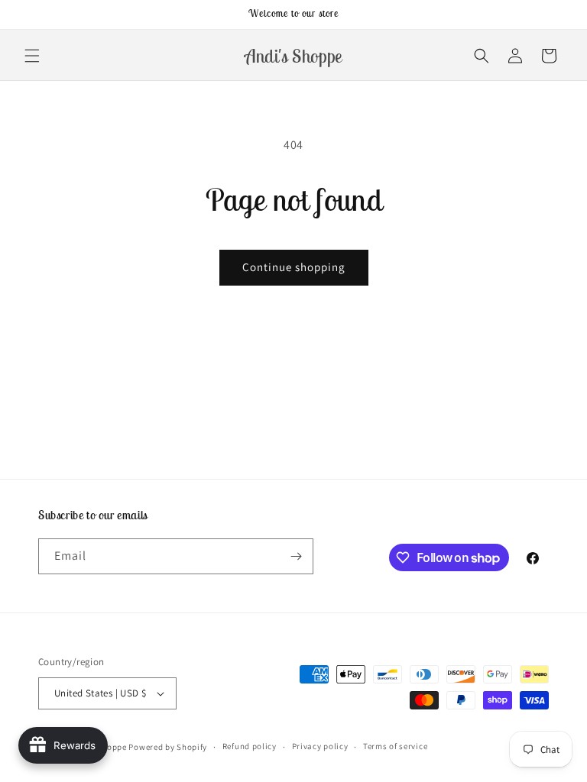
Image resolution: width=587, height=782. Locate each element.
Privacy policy (320, 746)
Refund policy (249, 746)
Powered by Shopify (167, 747)
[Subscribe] (296, 556)
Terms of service (395, 746)
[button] (32, 56)
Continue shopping (293, 267)
